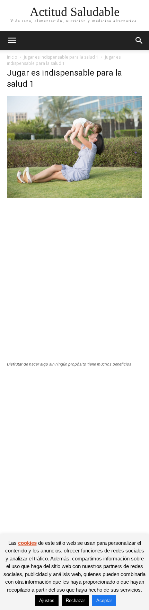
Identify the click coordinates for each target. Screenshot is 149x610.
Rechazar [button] (75, 600)
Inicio (12, 57)
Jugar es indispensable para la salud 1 (61, 57)
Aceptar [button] (104, 600)
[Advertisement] (74, 284)
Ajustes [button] (46, 600)
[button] (12, 40)
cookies (27, 543)
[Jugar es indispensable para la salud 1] (74, 196)
